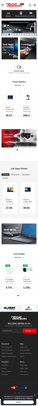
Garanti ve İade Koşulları (9, 356)
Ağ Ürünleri (25, 174)
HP (6, 105)
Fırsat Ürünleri (24, 374)
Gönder (28, 331)
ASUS (7, 197)
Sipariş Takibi (24, 368)
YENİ (7, 265)
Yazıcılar (5, 178)
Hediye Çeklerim (6, 371)
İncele (4, 53)
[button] (17, 150)
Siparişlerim (5, 365)
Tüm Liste (17, 85)
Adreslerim (5, 374)
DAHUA (25, 277)
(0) (14, 203)
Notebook (5, 174)
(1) (14, 111)
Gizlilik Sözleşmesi (7, 353)
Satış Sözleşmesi (7, 347)
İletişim (22, 356)
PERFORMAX (26, 105)
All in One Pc (15, 174)
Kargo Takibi (23, 365)
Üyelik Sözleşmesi (7, 350)
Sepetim (4, 368)
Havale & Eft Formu (26, 353)
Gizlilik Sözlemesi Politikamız (23, 398)
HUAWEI (8, 277)
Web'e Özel (23, 371)
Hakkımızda (23, 347)
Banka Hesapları (25, 350)
